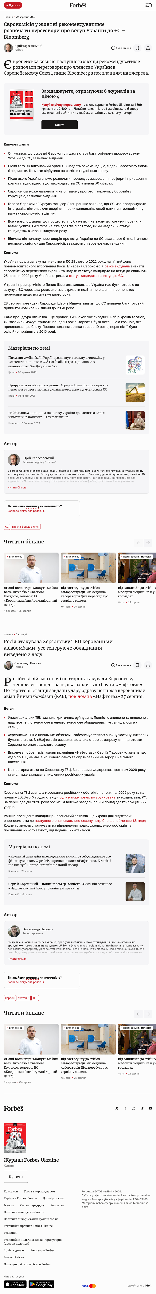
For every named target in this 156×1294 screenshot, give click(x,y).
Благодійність (14, 1257)
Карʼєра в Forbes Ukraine (20, 1198)
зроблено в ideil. (139, 1285)
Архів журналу (14, 1250)
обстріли (23, 998)
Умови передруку (32, 1205)
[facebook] (125, 1108)
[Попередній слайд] (138, 1014)
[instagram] (133, 1108)
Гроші (11, 372)
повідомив (80, 696)
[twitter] (117, 1108)
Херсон (9, 998)
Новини (8, 17)
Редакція (10, 1232)
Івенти (9, 1205)
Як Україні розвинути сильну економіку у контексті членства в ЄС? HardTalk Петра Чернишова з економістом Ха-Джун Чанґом (56, 362)
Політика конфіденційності (24, 1212)
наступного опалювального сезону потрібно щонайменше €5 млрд (90, 820)
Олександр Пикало (27, 663)
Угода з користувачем (39, 1191)
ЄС (7, 526)
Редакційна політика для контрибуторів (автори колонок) (33, 1241)
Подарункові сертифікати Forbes (27, 1264)
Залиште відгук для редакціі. (26, 510)
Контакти (11, 1191)
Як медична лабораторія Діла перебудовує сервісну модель (84, 594)
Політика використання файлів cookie (31, 1219)
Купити (59, 124)
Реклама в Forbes (43, 1250)
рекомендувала (117, 266)
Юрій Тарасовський (28, 46)
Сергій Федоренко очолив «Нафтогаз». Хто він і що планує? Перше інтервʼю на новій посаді (59, 860)
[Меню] (149, 5)
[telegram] (142, 1108)
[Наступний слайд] (148, 543)
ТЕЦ (35, 998)
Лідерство (10, 610)
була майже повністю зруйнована (87, 797)
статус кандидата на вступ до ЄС (96, 276)
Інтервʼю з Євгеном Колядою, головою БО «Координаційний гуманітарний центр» (31, 596)
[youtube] (150, 1108)
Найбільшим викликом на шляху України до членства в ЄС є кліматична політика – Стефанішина (56, 415)
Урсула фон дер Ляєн (25, 526)
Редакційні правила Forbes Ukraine (28, 1226)
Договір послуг (53, 1198)
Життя (121, 602)
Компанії (66, 606)
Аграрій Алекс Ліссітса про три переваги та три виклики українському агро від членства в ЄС (58, 387)
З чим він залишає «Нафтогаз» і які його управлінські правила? (60, 886)
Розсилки (57, 1205)
